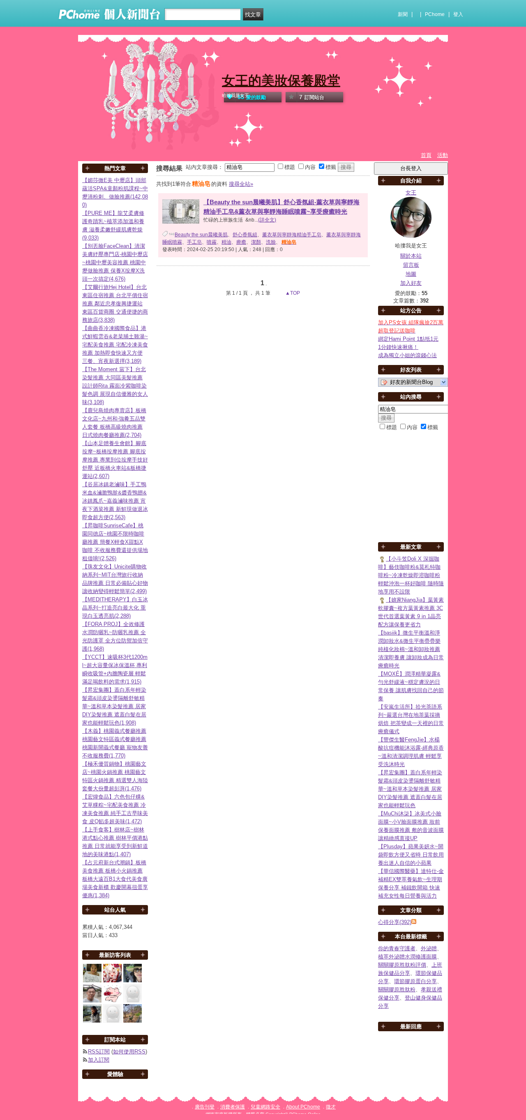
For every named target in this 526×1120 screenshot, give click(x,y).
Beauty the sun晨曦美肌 (201, 235)
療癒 (241, 242)
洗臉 (271, 242)
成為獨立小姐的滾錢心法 (407, 355)
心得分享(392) (394, 922)
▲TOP (292, 293)
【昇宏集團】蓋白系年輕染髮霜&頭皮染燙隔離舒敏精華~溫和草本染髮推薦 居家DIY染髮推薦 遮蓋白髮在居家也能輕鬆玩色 (410, 788)
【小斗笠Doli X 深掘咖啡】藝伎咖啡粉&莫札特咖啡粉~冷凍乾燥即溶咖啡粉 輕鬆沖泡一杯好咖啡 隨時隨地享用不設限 (411, 575)
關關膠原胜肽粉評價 (402, 965)
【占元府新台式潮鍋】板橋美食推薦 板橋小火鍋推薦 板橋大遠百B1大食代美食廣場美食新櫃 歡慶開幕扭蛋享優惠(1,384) (115, 878)
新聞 (403, 14)
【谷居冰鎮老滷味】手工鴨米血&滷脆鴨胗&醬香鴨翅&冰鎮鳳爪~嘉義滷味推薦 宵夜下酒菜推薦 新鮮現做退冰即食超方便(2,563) (115, 500)
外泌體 (429, 948)
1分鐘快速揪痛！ (398, 347)
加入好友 (411, 283)
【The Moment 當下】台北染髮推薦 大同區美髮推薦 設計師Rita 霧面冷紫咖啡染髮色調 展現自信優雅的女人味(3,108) (115, 385)
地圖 (411, 274)
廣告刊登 (205, 1107)
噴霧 (212, 242)
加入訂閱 (98, 1060)
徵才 (331, 1107)
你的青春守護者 (396, 948)
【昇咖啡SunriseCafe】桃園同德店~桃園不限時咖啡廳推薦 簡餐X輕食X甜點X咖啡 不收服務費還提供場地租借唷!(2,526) (115, 541)
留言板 (411, 265)
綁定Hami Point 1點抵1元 (408, 339)
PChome (435, 14)
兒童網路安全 (265, 1107)
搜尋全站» (241, 184)
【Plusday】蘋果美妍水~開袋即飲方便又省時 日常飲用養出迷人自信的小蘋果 (411, 854)
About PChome (303, 1107)
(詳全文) (267, 220)
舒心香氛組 (245, 235)
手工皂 (194, 242)
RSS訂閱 (99, 1051)
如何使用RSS (129, 1051)
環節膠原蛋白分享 (415, 981)
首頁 (426, 155)
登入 (458, 14)
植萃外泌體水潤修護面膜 (407, 957)
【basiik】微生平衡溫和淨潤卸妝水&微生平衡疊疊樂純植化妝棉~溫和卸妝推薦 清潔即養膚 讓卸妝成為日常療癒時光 (411, 649)
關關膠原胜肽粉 (396, 989)
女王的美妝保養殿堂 (281, 80)
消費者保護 (232, 1107)
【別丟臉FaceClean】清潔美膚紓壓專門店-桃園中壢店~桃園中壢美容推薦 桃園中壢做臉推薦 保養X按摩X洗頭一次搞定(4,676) (115, 262)
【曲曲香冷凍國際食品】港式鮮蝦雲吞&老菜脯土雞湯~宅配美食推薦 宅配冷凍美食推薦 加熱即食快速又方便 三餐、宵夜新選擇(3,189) (115, 344)
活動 (442, 155)
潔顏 (256, 242)
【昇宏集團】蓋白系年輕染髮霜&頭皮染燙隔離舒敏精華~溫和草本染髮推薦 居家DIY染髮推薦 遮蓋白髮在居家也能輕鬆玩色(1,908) (114, 706)
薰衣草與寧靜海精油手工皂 (291, 235)
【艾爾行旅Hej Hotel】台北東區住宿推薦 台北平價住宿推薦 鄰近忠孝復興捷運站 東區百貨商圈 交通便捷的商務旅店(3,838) (115, 303)
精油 (226, 242)
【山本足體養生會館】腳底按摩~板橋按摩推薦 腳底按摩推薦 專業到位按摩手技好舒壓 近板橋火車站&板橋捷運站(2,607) (115, 459)
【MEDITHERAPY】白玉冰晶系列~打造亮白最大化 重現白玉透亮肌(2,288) (115, 607)
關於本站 (411, 256)
